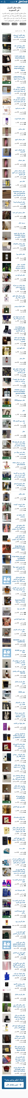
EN (1, 2)
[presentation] (2, 23)
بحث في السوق (18, 30)
